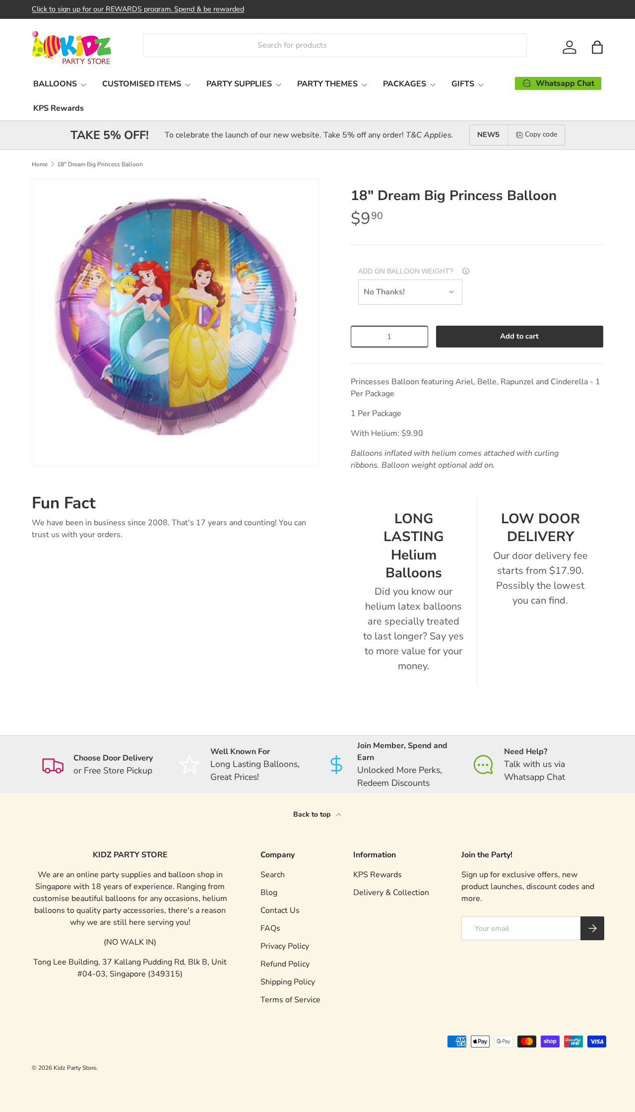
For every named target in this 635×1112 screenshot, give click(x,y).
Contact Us (280, 910)
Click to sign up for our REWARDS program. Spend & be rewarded (138, 9)
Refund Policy (285, 964)
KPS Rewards (58, 108)
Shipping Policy (287, 981)
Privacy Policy (284, 946)
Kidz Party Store (75, 1068)
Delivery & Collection (391, 892)
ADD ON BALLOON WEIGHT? (405, 271)
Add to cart (519, 336)
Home (40, 164)
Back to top (312, 814)
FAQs (270, 928)
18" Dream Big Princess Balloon (100, 164)
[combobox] (334, 45)
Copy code (541, 134)
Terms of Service (290, 999)
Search (272, 874)
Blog (268, 892)
